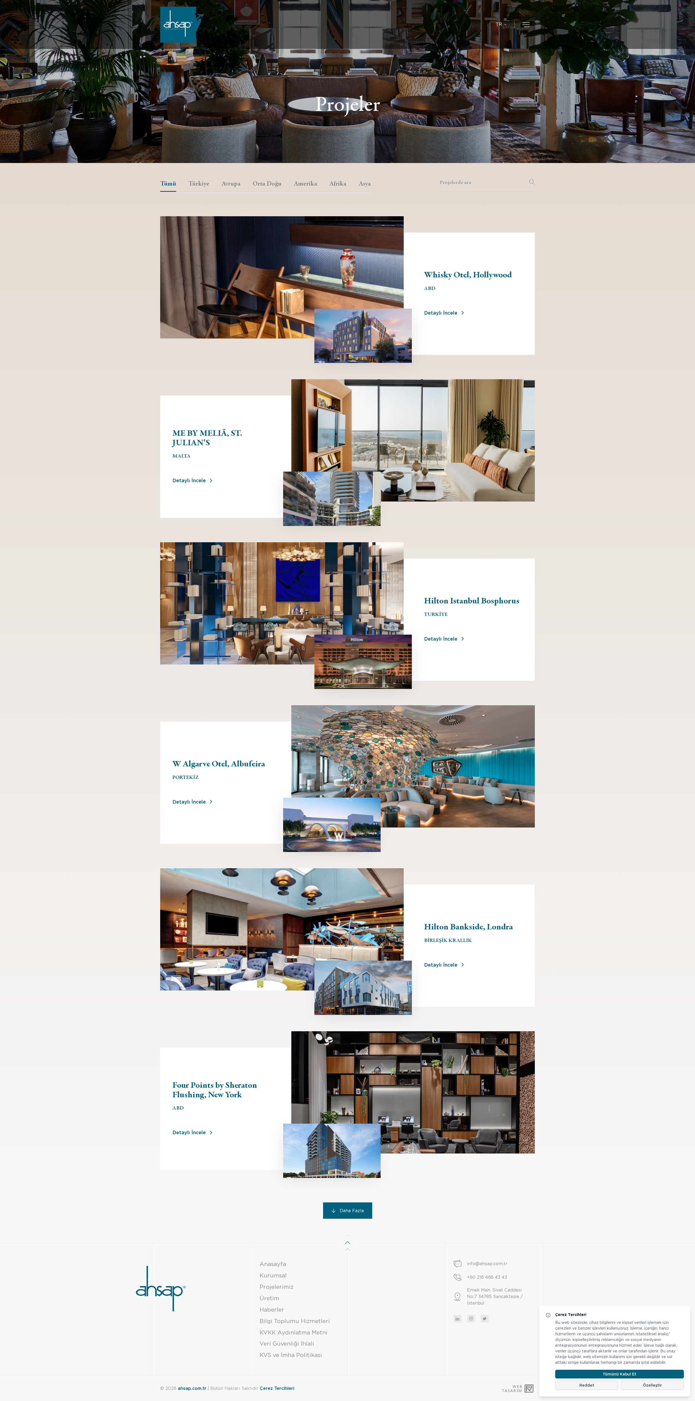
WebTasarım (512, 1389)
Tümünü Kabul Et (619, 1374)
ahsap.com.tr (192, 1388)
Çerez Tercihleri (277, 1388)
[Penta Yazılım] (530, 1388)
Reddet (586, 1385)
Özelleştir (652, 1385)
